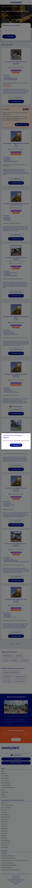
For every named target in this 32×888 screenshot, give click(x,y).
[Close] (27, 435)
